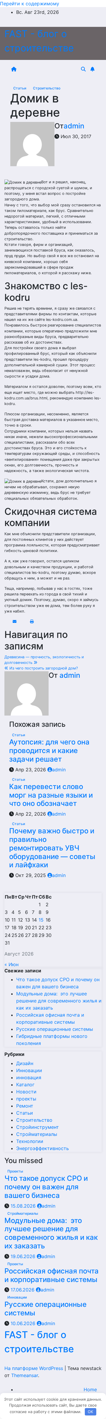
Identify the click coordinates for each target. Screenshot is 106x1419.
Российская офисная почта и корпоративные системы (51, 1275)
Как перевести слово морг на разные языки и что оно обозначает (51, 795)
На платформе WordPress (34, 1368)
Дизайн (24, 1063)
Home (90, 1389)
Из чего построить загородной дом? (43, 668)
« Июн (11, 964)
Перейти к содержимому (29, 3)
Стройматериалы (36, 1134)
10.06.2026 (24, 1323)
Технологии (29, 1141)
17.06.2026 (23, 1290)
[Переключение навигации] (50, 69)
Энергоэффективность (42, 1148)
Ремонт (24, 1106)
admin (74, 126)
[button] (83, 69)
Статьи (20, 88)
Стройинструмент (37, 1127)
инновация (28, 1077)
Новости (26, 1092)
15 (41, 920)
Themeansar (24, 1375)
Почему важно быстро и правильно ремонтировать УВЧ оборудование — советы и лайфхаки (52, 848)
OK (90, 1411)
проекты (26, 1099)
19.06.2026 (24, 1256)
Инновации (29, 1070)
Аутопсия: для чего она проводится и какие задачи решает (49, 750)
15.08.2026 (24, 1206)
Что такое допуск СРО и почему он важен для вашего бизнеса (46, 1187)
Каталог (25, 1084)
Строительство (46, 88)
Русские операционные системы (54, 1029)
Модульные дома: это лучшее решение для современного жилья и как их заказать (59, 1001)
